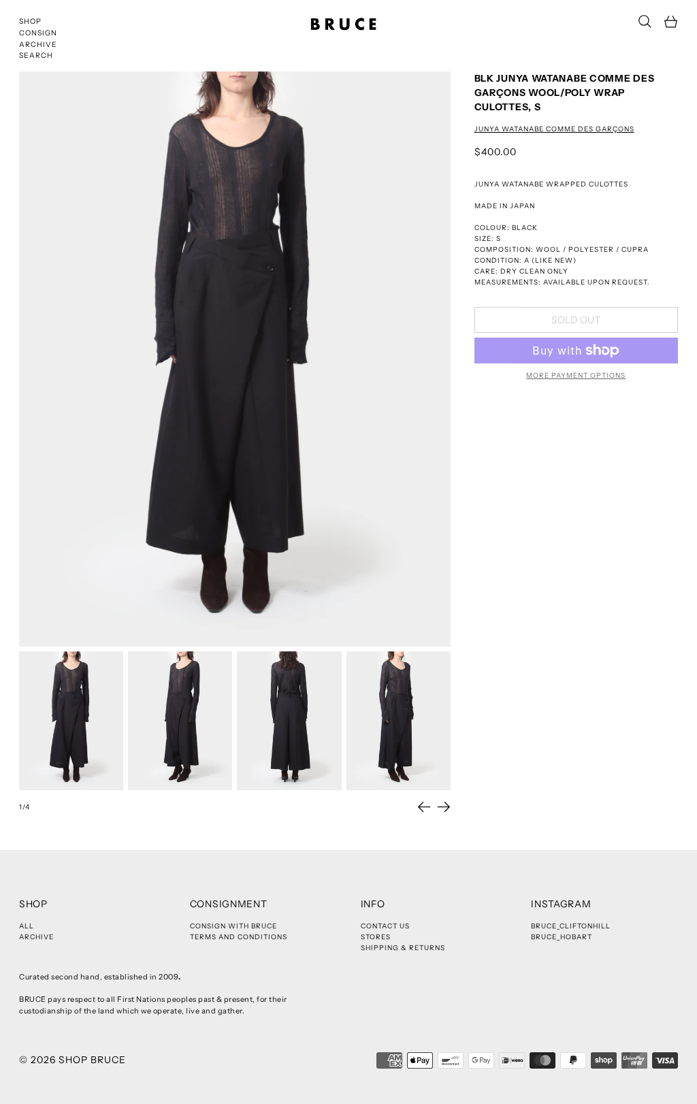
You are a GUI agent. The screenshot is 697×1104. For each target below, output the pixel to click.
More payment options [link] (576, 375)
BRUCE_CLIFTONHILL (571, 926)
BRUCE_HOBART (561, 936)
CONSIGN (38, 33)
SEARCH (36, 55)
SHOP (30, 21)
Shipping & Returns (403, 947)
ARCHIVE (38, 44)
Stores (376, 936)
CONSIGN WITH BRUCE (233, 926)
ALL (26, 926)
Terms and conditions (238, 936)
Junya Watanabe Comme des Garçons (554, 129)
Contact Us (385, 926)
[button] (645, 21)
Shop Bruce (92, 1060)
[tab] (71, 720)
